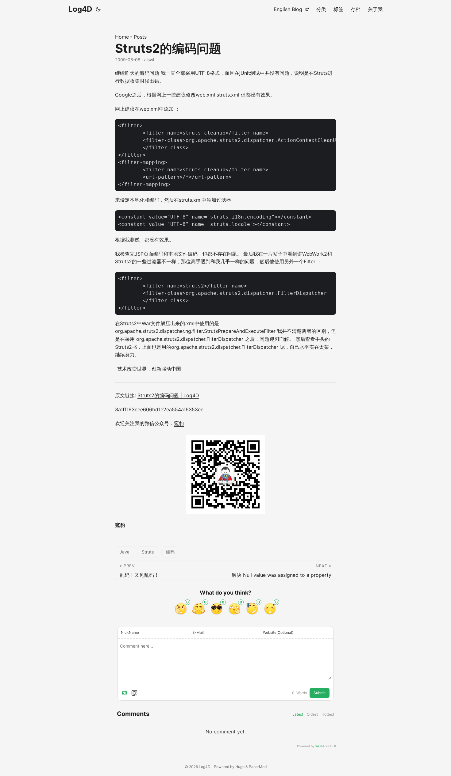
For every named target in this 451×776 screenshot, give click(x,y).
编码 (170, 551)
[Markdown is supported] (125, 693)
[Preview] (134, 693)
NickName (130, 632)
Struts (148, 551)
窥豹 (179, 423)
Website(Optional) (278, 632)
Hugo (240, 766)
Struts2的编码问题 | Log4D (168, 395)
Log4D (80, 9)
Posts (140, 37)
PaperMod (258, 766)
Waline (320, 746)
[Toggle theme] (98, 9)
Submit (320, 692)
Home (122, 37)
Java (124, 551)
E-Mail (198, 632)
